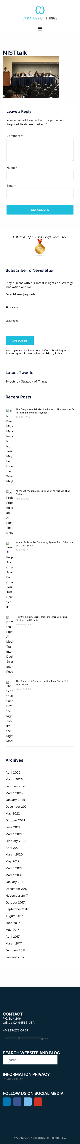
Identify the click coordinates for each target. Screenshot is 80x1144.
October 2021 (15, 820)
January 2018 (15, 882)
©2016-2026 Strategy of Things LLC (40, 1138)
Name (12, 167)
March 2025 (14, 793)
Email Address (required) (20, 294)
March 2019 (14, 868)
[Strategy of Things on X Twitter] (28, 1101)
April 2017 (13, 936)
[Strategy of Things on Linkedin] (7, 1101)
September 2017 (17, 909)
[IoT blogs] (40, 248)
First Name (12, 307)
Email (12, 185)
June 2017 (13, 923)
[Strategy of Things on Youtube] (38, 1101)
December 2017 (17, 889)
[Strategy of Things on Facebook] (17, 1101)
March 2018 (14, 875)
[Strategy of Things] (40, 12)
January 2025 (15, 800)
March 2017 (14, 943)
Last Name (12, 320)
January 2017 (15, 957)
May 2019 (12, 861)
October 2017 (15, 902)
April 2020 (13, 848)
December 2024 (17, 806)
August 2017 (14, 916)
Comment (15, 136)
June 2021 (13, 827)
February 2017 (15, 950)
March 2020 (14, 854)
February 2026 (16, 786)
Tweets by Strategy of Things (26, 381)
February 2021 (16, 841)
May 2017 (12, 930)
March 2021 (14, 834)
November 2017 (17, 895)
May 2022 (13, 813)
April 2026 (13, 772)
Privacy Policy (54, 353)
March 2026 (14, 779)
